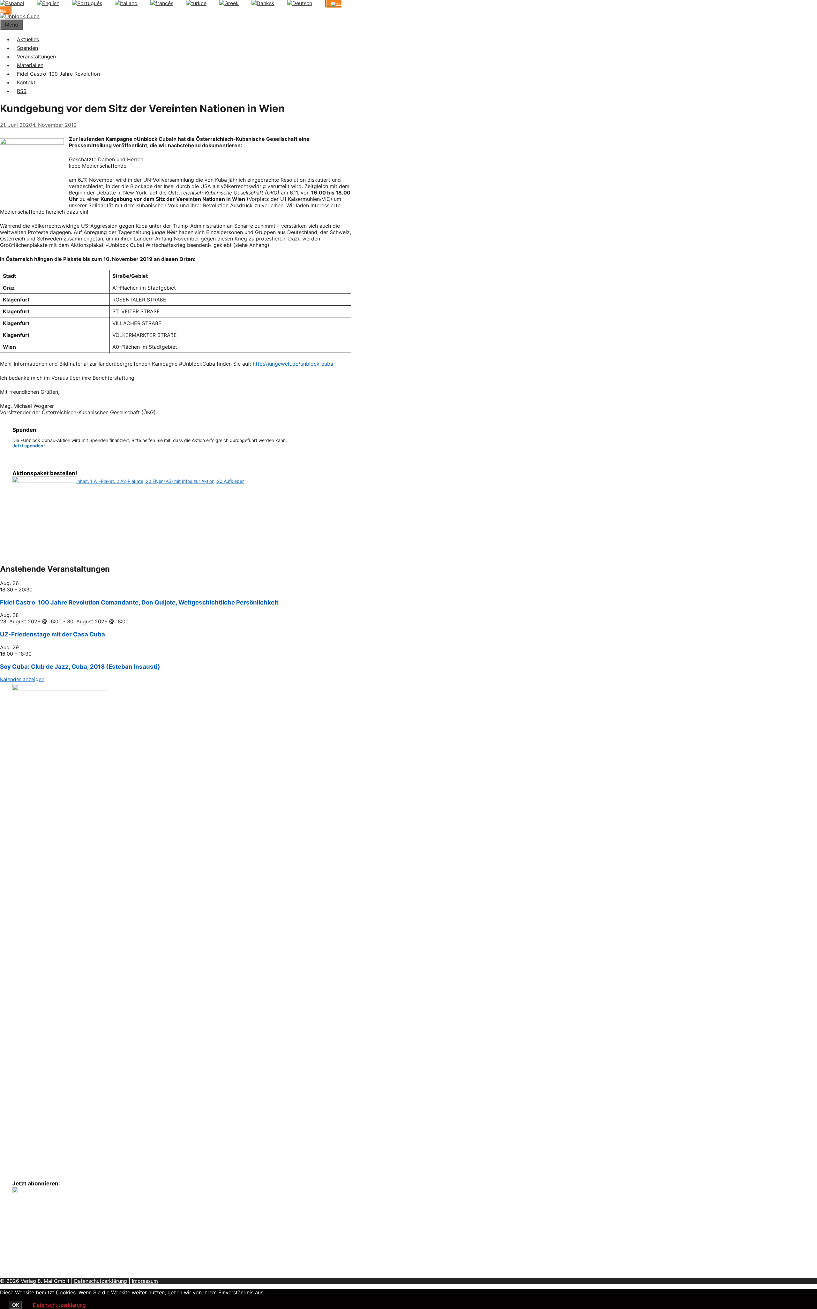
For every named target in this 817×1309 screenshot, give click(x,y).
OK (15, 1305)
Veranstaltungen (36, 56)
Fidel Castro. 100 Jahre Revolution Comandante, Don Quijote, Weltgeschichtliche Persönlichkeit (139, 602)
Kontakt (26, 82)
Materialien (30, 65)
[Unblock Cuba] (20, 16)
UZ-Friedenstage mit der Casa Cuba (52, 634)
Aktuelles (28, 39)
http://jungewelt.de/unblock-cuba (293, 364)
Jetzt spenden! (28, 445)
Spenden (27, 48)
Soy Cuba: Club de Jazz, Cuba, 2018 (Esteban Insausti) (80, 666)
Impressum (145, 1281)
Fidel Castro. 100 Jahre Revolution (58, 74)
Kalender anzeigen (22, 679)
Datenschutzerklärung (100, 1281)
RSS (21, 91)
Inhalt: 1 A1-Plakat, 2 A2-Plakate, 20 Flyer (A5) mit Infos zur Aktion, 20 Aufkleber (160, 481)
